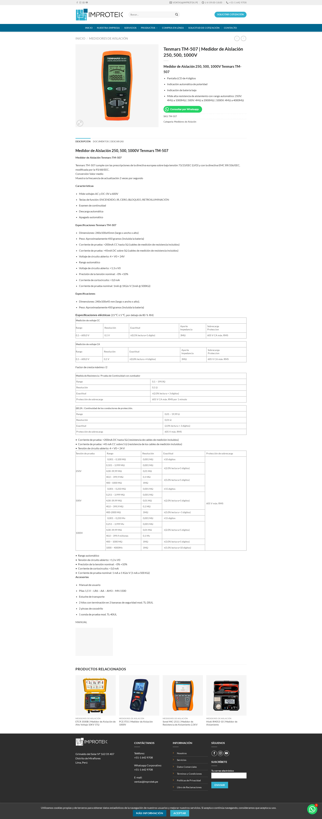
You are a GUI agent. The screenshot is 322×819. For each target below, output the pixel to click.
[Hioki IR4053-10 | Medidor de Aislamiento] (226, 695)
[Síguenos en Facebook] (77, 3)
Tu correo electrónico (222, 770)
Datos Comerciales (187, 766)
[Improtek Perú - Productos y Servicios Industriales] (99, 14)
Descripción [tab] (83, 141)
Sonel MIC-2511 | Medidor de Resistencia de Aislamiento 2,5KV (180, 723)
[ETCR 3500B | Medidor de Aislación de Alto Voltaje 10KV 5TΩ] (95, 695)
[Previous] (75, 704)
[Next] (246, 704)
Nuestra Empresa (108, 27)
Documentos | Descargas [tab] (108, 141)
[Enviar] (176, 14)
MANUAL (81, 622)
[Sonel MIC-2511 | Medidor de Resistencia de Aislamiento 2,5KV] (183, 695)
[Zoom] (80, 123)
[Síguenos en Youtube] (87, 3)
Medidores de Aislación (108, 38)
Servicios (130, 27)
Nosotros (182, 753)
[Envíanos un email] (84, 3)
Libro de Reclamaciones (189, 787)
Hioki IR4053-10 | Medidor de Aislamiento (221, 723)
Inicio (89, 27)
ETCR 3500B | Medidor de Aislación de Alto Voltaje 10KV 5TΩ (95, 723)
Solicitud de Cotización (204, 27)
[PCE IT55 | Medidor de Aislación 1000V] (139, 695)
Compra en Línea (173, 27)
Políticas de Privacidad (189, 780)
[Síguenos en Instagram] (80, 3)
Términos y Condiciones (189, 773)
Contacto (230, 27)
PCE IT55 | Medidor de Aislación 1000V (136, 723)
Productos (148, 27)
